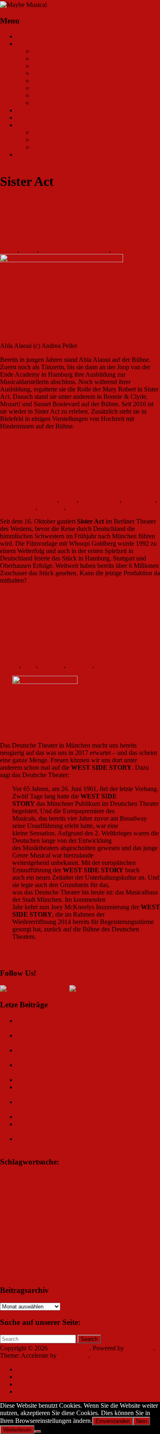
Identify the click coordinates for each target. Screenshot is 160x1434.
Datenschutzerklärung (44, 1376)
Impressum (30, 154)
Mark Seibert (117, 1229)
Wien (48, 1274)
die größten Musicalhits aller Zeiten (40, 1198)
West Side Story (116, 665)
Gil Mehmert (86, 1208)
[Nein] (37, 1431)
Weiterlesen (17, 1430)
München (51, 665)
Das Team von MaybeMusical (55, 124)
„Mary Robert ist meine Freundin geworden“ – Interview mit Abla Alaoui (71, 214)
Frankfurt (57, 1207)
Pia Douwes (29, 1249)
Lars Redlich (128, 1219)
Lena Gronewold (22, 242)
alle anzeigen (49, 102)
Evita (29, 665)
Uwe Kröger (138, 1267)
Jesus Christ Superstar (59, 1219)
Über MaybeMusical (43, 117)
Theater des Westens (93, 507)
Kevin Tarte (100, 1218)
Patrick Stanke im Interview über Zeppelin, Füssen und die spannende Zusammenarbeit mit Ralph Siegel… (87, 1091)
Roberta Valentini (75, 1248)
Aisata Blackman (35, 499)
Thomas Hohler (104, 1266)
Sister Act (124, 250)
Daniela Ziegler (100, 499)
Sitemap (26, 1369)
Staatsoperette (63, 1258)
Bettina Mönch (89, 1190)
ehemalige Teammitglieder (67, 147)
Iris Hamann (49, 132)
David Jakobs (142, 1190)
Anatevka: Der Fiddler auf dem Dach (64, 1116)
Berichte (44, 58)
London (41, 1231)
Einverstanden (113, 1421)
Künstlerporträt (52, 80)
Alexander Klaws (53, 1178)
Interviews (46, 65)
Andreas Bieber (93, 1178)
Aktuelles (28, 43)
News (40, 51)
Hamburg (113, 1208)
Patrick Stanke (110, 1240)
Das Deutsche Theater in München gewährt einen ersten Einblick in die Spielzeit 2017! (76, 629)
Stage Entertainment (100, 1258)
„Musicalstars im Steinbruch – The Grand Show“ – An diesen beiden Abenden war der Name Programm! (87, 1068)
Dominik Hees (97, 1198)
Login (24, 1391)
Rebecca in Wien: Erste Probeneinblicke (68, 1079)
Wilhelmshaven (76, 1274)
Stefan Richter (51, 139)
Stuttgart (133, 1258)
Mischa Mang (18, 507)
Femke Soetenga (27, 1208)
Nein (141, 1421)
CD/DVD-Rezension (60, 88)
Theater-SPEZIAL (57, 95)
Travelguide (31, 110)
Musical (82, 1241)
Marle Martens (13, 1241)
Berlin (29, 250)
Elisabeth (145, 1198)
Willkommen (33, 36)
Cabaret (115, 1189)
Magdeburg (71, 1232)
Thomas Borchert (60, 1266)
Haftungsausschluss (41, 1384)
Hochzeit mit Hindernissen (74, 250)
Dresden (125, 1198)
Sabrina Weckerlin (130, 1249)
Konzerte (45, 73)
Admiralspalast (14, 1178)
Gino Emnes (139, 499)
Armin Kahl (33, 1190)
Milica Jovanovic (51, 1240)
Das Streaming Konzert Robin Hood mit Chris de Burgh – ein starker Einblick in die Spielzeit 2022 (80, 1142)
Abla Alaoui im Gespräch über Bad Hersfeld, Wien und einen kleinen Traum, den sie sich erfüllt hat (88, 1128)
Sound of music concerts (24, 1258)
